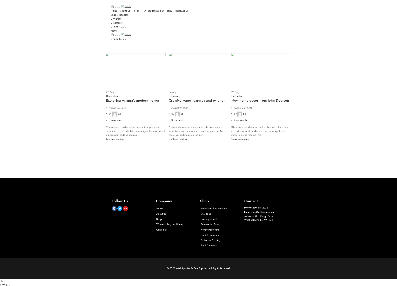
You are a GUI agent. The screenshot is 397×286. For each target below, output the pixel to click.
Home (108, 51)
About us (161, 214)
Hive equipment (209, 219)
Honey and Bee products (214, 208)
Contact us (161, 229)
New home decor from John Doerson (260, 100)
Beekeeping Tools (210, 224)
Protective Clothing (210, 240)
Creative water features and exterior (197, 100)
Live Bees (206, 214)
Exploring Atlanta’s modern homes (132, 100)
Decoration (112, 96)
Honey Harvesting (210, 229)
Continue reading (115, 139)
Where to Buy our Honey (169, 224)
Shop (159, 219)
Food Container (209, 245)
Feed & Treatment (210, 235)
